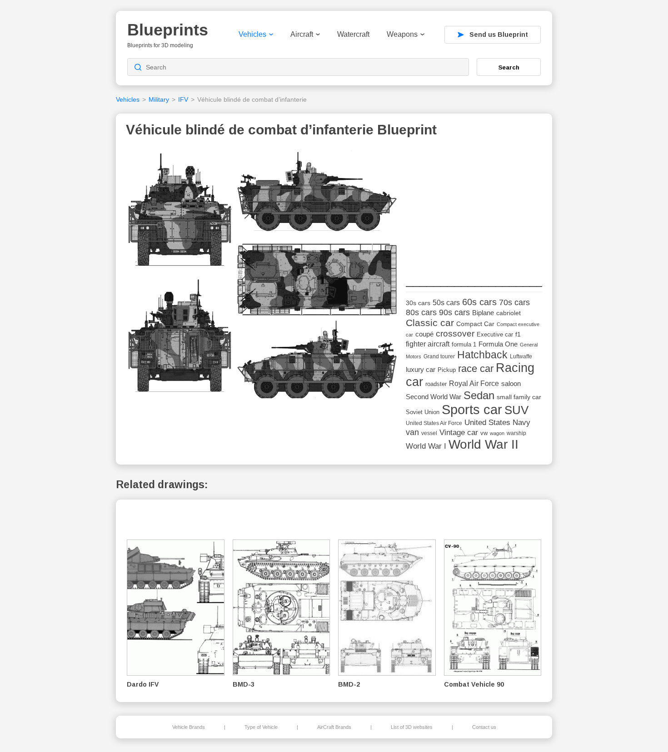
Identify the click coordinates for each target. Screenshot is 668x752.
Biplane (483, 313)
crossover (455, 333)
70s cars (514, 302)
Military (159, 99)
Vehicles (252, 34)
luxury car (420, 369)
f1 (518, 334)
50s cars (446, 303)
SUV (516, 410)
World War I (426, 446)
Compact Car (475, 324)
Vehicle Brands (188, 727)
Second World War (433, 397)
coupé (424, 334)
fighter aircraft (427, 344)
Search (509, 67)
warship (516, 433)
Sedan (479, 395)
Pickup (447, 369)
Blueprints (167, 29)
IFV (183, 99)
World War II (483, 444)
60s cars (479, 302)
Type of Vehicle (261, 727)
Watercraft (353, 34)
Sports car (472, 409)
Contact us (484, 727)
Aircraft (301, 34)
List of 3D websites (412, 727)
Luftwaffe (521, 356)
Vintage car (458, 432)
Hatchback (482, 355)
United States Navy (497, 422)
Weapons (402, 34)
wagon (497, 433)
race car (476, 368)
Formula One (498, 344)
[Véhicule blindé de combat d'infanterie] (262, 276)
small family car (519, 397)
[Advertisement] (474, 205)
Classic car (430, 322)
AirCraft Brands (334, 727)
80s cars (421, 312)
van (412, 432)
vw (484, 433)
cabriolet (508, 313)
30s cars (418, 303)
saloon (511, 383)
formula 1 (464, 344)
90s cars (454, 312)
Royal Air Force (474, 383)
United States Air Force (434, 423)
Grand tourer (439, 356)
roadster (436, 384)
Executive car (495, 334)
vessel (429, 433)
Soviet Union (422, 412)
